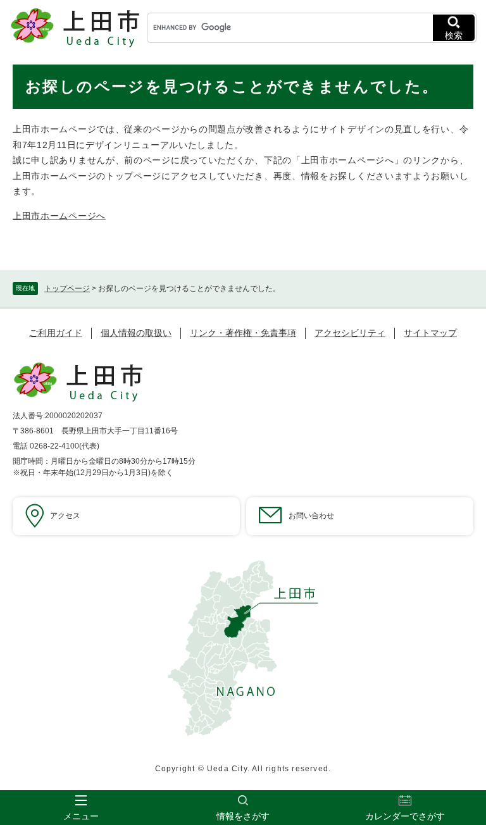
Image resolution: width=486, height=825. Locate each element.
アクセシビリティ (350, 333)
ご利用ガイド (55, 333)
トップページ (67, 288)
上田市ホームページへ (59, 216)
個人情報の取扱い (136, 333)
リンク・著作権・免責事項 (243, 333)
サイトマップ (430, 333)
